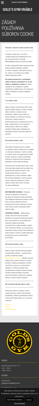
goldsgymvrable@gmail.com (11, 383)
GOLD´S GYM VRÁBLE (17, 9)
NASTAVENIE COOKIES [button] (14, 400)
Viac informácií (19, 403)
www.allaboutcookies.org (13, 258)
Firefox (7, 307)
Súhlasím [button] (29, 400)
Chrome (8, 304)
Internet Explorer (10, 309)
